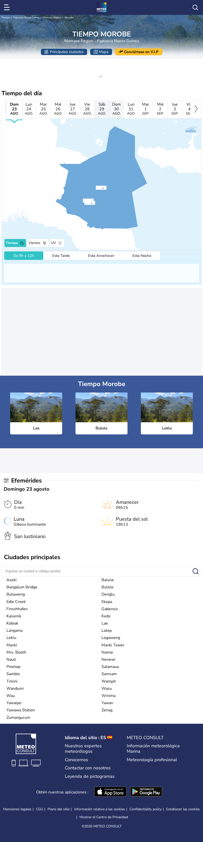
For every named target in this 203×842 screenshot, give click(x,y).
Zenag (107, 710)
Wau (10, 695)
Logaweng (111, 637)
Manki (11, 645)
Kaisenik (13, 616)
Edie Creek (16, 601)
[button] (95, 187)
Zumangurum (18, 717)
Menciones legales (17, 809)
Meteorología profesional (152, 760)
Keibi (106, 616)
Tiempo (5, 17)
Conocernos (76, 760)
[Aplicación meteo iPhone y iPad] (110, 792)
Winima (109, 695)
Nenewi (108, 659)
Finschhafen (17, 609)
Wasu (107, 688)
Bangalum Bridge (21, 587)
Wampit (109, 681)
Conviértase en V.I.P (141, 51)
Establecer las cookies (183, 809)
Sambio (13, 674)
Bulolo (107, 587)
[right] (196, 110)
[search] (195, 7)
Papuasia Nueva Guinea (26, 17)
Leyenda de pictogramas (90, 776)
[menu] (8, 7)
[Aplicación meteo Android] (146, 792)
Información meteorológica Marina (153, 748)
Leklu (11, 637)
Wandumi (15, 688)
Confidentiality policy (145, 809)
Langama (14, 630)
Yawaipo (13, 703)
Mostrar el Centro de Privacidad (103, 817)
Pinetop (13, 666)
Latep (107, 630)
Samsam (109, 674)
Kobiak (12, 623)
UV (53, 243)
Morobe (69, 17)
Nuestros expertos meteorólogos (83, 748)
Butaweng (15, 594)
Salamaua (110, 666)
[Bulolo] (84, 203)
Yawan (107, 703)
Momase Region (52, 17)
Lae (105, 623)
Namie (107, 652)
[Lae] (96, 187)
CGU (39, 809)
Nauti (11, 659)
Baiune (108, 580)
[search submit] (195, 571)
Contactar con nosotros (88, 768)
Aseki (11, 580)
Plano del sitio (59, 809)
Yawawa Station (20, 710)
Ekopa (107, 601)
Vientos (34, 243)
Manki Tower (113, 645)
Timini (12, 681)
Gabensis (110, 609)
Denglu (108, 594)
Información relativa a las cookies (99, 809)
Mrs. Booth (16, 652)
